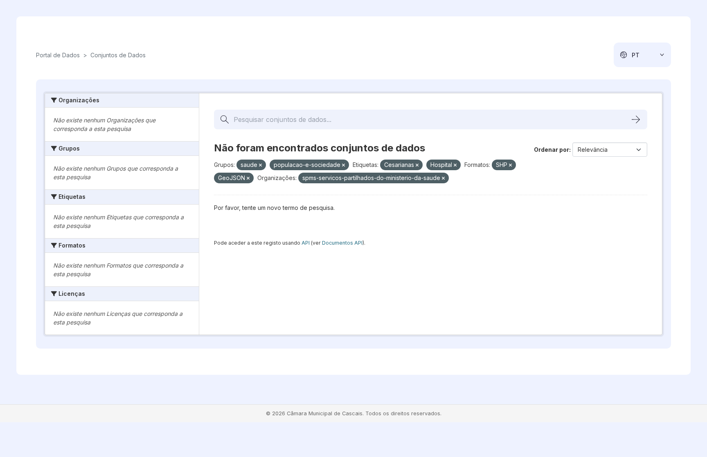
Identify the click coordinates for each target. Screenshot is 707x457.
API (306, 243)
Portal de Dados (58, 55)
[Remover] (260, 165)
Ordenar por (551, 149)
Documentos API (342, 243)
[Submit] (636, 119)
